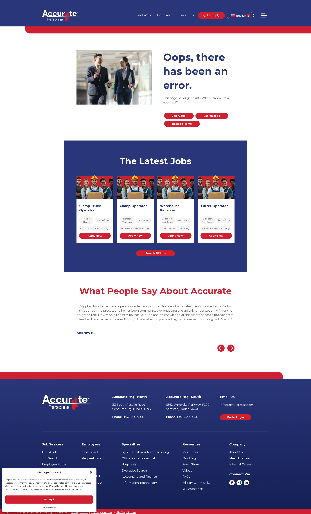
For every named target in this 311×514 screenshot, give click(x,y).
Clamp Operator (133, 206)
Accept (49, 499)
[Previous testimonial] (221, 348)
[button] (91, 472)
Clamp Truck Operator (90, 208)
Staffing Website (101, 512)
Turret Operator (214, 206)
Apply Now (95, 235)
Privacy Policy (49, 507)
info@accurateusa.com (236, 405)
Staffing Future (126, 512)
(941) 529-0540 (187, 417)
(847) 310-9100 (133, 417)
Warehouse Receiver (170, 208)
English (241, 15)
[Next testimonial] (231, 348)
